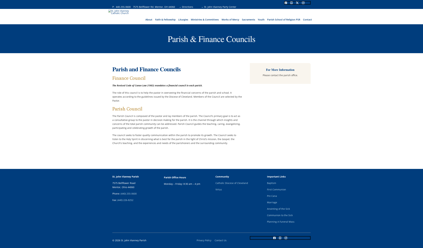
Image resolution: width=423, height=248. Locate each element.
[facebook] (286, 2)
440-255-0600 (123, 6)
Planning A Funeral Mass (280, 221)
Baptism (271, 183)
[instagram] (303, 2)
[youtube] (291, 2)
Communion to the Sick (280, 215)
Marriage (272, 202)
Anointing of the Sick (278, 208)
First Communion (276, 189)
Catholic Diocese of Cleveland (231, 183)
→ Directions (186, 6)
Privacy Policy (204, 240)
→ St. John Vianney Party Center (216, 6)
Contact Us (221, 240)
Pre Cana (272, 195)
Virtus (218, 189)
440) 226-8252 (125, 200)
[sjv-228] (122, 10)
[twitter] (297, 2)
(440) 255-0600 (129, 193)
